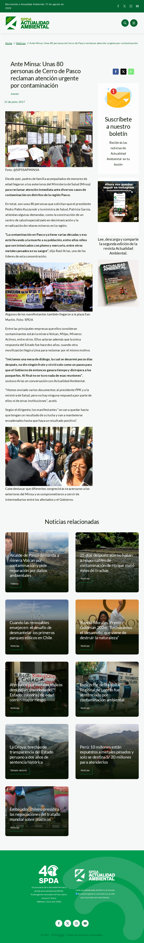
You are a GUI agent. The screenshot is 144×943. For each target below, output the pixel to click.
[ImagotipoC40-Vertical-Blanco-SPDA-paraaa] (48, 866)
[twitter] (124, 6)
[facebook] (118, 6)
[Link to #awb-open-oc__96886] (125, 23)
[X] (123, 71)
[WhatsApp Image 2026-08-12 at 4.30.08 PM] (118, 261)
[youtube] (137, 6)
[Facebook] (116, 71)
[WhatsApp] (131, 71)
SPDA (61, 935)
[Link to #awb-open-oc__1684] (134, 23)
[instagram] (130, 6)
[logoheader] (27, 17)
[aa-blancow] (95, 870)
